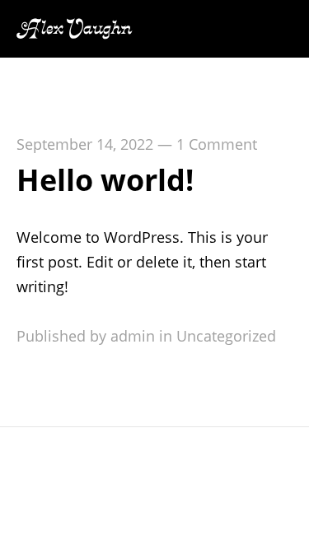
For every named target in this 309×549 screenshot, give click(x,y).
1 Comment (216, 144)
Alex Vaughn (74, 29)
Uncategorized (226, 336)
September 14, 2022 (84, 144)
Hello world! (105, 180)
